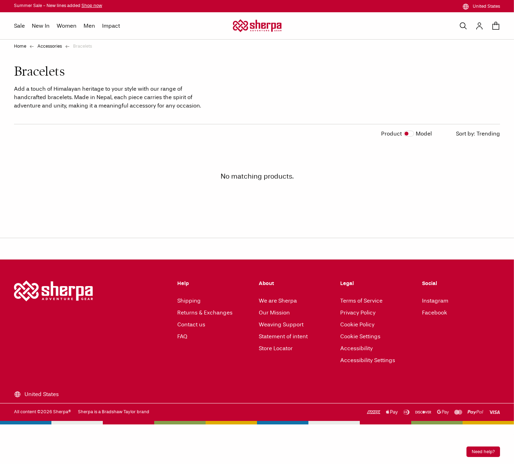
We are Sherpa (278, 300)
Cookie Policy (357, 324)
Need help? (483, 452)
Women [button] (67, 25)
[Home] (257, 25)
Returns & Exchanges (205, 312)
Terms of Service (361, 300)
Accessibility (356, 348)
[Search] (463, 25)
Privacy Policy (358, 312)
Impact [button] (111, 25)
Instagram (435, 300)
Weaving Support (281, 324)
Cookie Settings (360, 336)
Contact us (191, 324)
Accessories (49, 46)
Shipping (189, 300)
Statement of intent (283, 336)
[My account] (479, 25)
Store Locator (276, 348)
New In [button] (41, 25)
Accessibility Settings (367, 360)
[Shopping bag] (496, 25)
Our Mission (274, 312)
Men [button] (89, 25)
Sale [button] (19, 25)
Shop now (91, 6)
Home (20, 46)
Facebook (434, 312)
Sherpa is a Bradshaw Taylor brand (113, 412)
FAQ (182, 336)
